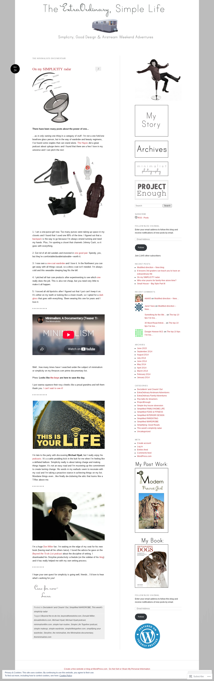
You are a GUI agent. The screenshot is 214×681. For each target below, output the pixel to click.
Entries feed (142, 450)
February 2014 (143, 374)
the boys (55, 377)
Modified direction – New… (166, 298)
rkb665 (148, 298)
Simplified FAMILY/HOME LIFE (151, 409)
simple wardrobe (56, 628)
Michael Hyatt (58, 620)
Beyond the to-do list (50, 616)
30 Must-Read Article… (155, 323)
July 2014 (141, 358)
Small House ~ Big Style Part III (151, 283)
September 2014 (144, 351)
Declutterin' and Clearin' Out (55, 607)
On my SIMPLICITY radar (51, 69)
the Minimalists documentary (80, 633)
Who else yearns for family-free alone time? (156, 280)
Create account (144, 443)
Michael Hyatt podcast (76, 620)
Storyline (48, 633)
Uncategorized (143, 431)
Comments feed (144, 453)
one (98, 277)
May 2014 (141, 364)
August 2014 (143, 355)
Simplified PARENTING (147, 418)
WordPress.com (144, 456)
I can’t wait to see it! (53, 388)
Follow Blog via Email (147, 226)
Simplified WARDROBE (80, 607)
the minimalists (59, 633)
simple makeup (41, 628)
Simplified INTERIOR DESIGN (150, 415)
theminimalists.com (42, 637)
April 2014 (141, 368)
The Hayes (82, 143)
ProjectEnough (144, 402)
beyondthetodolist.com (71, 616)
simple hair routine (61, 624)
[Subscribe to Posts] (136, 218)
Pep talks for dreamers (147, 399)
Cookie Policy (66, 675)
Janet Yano (150, 306)
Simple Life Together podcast (84, 624)
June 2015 (142, 348)
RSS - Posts (143, 218)
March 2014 (142, 371)
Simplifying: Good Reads (148, 425)
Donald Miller (88, 616)
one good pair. (82, 253)
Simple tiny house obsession (150, 405)
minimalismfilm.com (43, 624)
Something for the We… (155, 315)
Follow (141, 247)
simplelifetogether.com (75, 628)
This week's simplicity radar (149, 428)
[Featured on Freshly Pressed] (147, 648)
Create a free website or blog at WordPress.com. (86, 669)
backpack (37, 239)
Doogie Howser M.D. (154, 331)
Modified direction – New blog (150, 267)
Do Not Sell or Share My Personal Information (129, 669)
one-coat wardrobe (56, 263)
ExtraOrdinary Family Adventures (152, 396)
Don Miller (48, 546)
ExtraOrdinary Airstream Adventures (153, 392)
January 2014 (143, 377)
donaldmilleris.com (42, 620)
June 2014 (142, 361)
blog (101, 557)
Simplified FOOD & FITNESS (150, 412)
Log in (140, 446)
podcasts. (37, 458)
